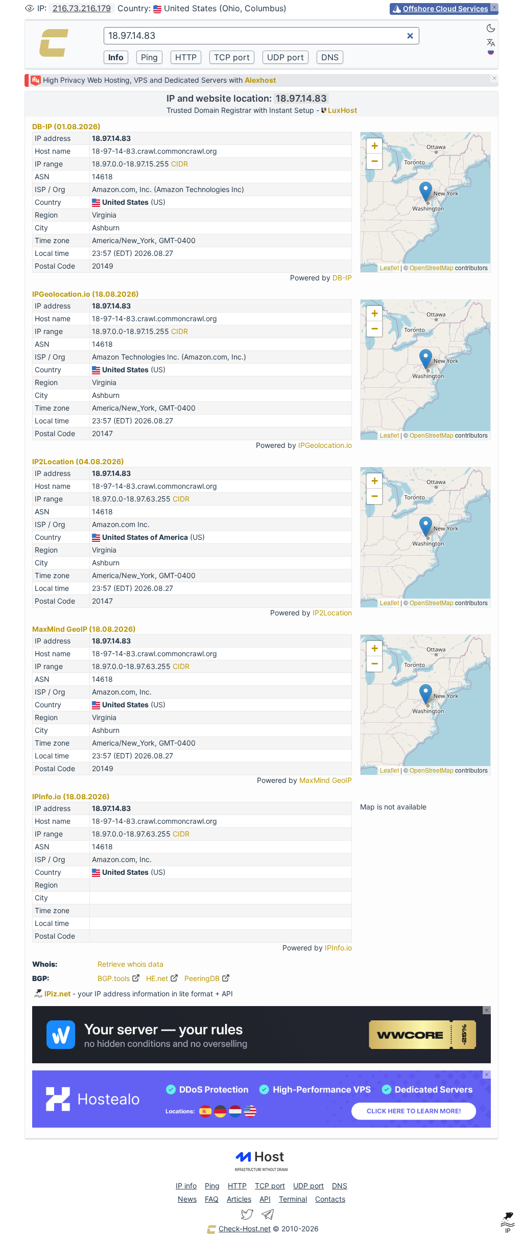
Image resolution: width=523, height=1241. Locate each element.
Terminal (293, 1199)
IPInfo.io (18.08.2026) (71, 796)
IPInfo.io (338, 947)
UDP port (308, 1185)
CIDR (179, 163)
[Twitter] (247, 1214)
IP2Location (332, 612)
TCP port (270, 1185)
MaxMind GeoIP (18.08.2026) (84, 629)
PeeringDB (203, 978)
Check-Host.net (245, 1228)
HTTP (237, 1185)
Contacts (330, 1199)
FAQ (212, 1199)
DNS (339, 1185)
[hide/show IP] (30, 8)
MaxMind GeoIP (325, 780)
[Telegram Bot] (268, 1214)
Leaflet (389, 267)
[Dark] (491, 28)
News (187, 1199)
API (265, 1199)
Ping (212, 1185)
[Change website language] (491, 42)
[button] (425, 191)
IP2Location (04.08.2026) (78, 461)
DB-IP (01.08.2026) (66, 126)
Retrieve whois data (130, 964)
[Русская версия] (491, 51)
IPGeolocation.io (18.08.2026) (85, 294)
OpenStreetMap (432, 267)
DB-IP (342, 277)
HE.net (158, 978)
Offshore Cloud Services (445, 8)
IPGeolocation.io (325, 445)
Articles (239, 1199)
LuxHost (341, 110)
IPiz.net (57, 993)
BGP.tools (115, 978)
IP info (186, 1185)
